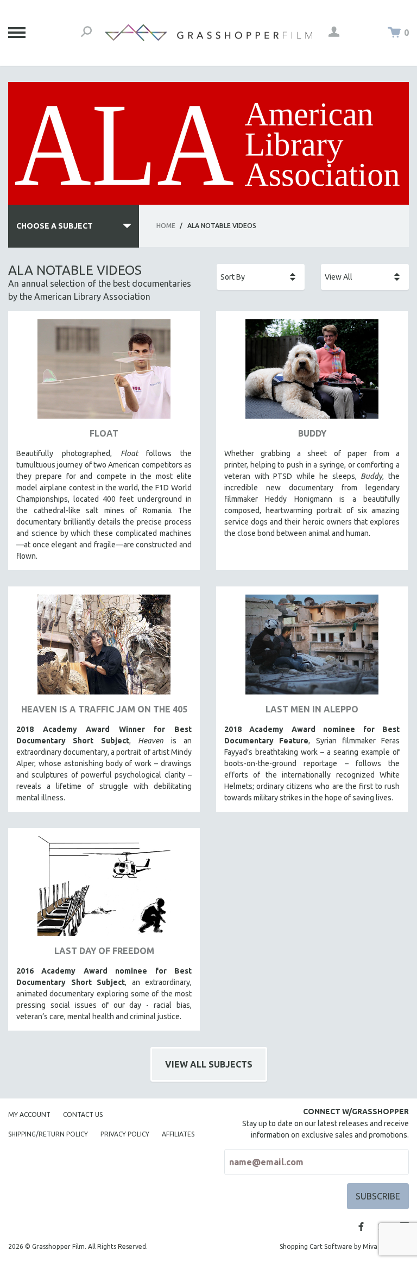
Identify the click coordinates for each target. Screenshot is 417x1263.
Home (165, 225)
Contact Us (83, 1114)
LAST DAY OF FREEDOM (104, 951)
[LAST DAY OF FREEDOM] (104, 890)
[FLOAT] (104, 373)
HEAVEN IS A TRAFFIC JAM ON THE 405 (104, 709)
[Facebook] (361, 1226)
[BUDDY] (312, 373)
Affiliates (178, 1134)
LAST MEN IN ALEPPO (312, 709)
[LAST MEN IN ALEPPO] (312, 649)
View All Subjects (208, 1064)
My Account (29, 1114)
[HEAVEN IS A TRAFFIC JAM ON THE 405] (104, 649)
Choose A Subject (54, 226)
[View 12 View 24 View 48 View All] (365, 277)
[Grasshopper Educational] (208, 32)
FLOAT (104, 433)
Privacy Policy (124, 1134)
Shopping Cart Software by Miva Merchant (344, 1246)
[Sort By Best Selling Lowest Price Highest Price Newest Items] (261, 277)
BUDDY (312, 433)
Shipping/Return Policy (48, 1134)
